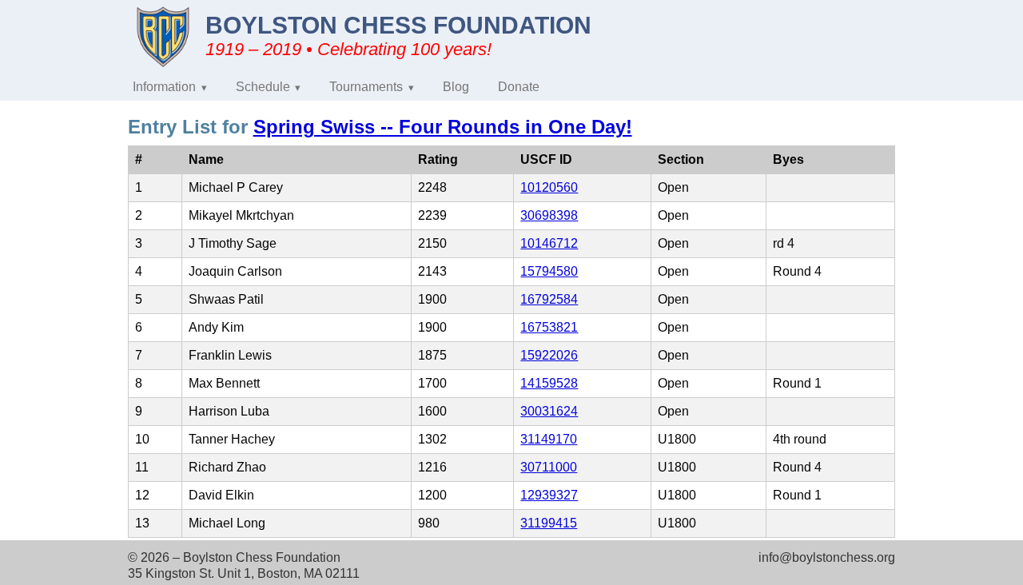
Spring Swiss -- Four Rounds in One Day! (442, 126)
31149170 (548, 439)
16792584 (549, 299)
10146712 (549, 243)
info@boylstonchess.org (826, 557)
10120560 (549, 187)
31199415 (548, 523)
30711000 (548, 467)
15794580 (549, 271)
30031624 (549, 411)
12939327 (549, 495)
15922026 (549, 355)
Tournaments (366, 87)
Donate (518, 87)
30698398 (549, 215)
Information (164, 87)
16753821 (549, 327)
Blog (456, 87)
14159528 (549, 383)
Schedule (263, 87)
